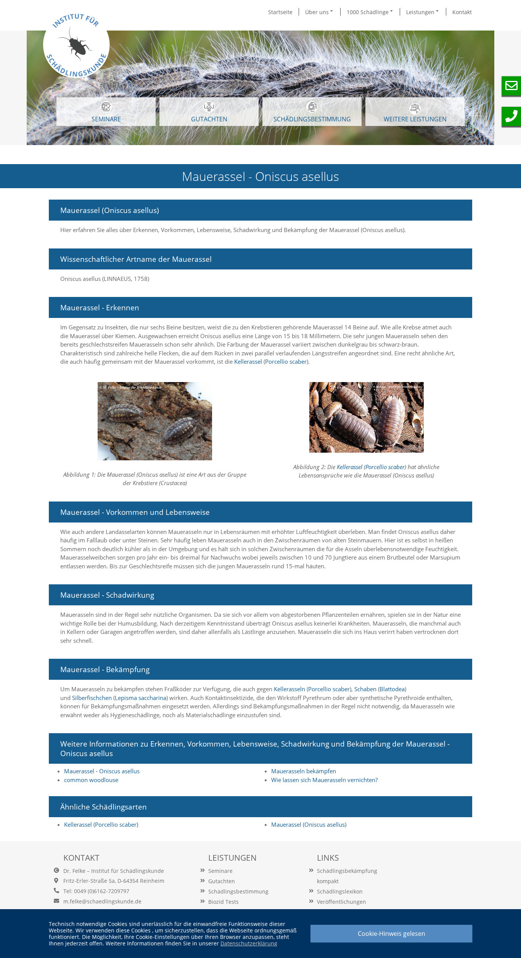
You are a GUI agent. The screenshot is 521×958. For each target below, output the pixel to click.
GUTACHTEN (209, 119)
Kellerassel (249, 361)
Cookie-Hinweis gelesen (391, 933)
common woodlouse (91, 780)
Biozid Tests (223, 901)
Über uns (317, 12)
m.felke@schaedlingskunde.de (102, 901)
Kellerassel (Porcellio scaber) (101, 824)
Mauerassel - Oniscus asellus (102, 771)
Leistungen (421, 12)
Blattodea (392, 689)
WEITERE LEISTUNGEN (415, 119)
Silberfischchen (92, 698)
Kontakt (462, 12)
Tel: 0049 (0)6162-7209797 (96, 891)
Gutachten (221, 881)
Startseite (280, 12)
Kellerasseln (290, 689)
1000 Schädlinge (368, 12)
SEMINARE (106, 119)
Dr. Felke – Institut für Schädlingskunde (113, 870)
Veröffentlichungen (341, 901)
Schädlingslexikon (340, 891)
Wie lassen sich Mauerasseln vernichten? (324, 780)
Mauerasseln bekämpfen (303, 771)
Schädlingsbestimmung (312, 119)
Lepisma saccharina (140, 698)
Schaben (366, 689)
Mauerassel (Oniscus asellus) (308, 824)
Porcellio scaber (286, 361)
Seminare (220, 870)
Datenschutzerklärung (248, 943)
